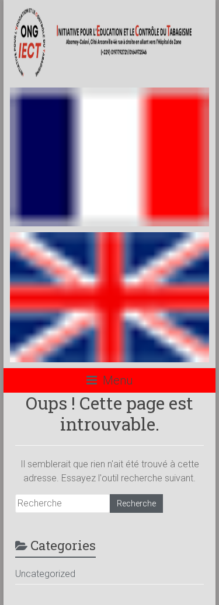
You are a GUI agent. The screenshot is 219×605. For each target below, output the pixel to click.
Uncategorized (45, 573)
